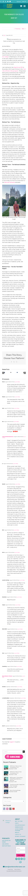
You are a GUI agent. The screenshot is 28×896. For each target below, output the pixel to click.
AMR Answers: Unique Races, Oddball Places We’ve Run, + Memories (16, 779)
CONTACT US (18, 834)
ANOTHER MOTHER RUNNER (6, 841)
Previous (17, 28)
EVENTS (17, 823)
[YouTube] (13, 809)
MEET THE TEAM (18, 821)
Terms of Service (17, 869)
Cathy (4, 35)
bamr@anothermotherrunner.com (15, 867)
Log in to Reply (17, 381)
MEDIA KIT (17, 832)
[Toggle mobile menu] (25, 6)
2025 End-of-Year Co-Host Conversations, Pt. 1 (16, 772)
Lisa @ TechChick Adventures (7, 436)
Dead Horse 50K (18, 67)
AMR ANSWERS (5, 844)
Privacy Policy (10, 869)
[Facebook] (4, 809)
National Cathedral (9, 182)
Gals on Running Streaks (15, 790)
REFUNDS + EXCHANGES (20, 836)
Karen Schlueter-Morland (7, 676)
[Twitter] (10, 809)
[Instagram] (7, 809)
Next (23, 28)
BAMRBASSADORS (19, 827)
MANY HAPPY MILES (6, 846)
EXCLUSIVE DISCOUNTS (20, 825)
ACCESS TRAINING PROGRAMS (19, 829)
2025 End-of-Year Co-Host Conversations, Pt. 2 (16, 766)
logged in (12, 742)
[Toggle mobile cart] (21, 6)
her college (5, 56)
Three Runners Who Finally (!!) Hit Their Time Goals (17, 785)
